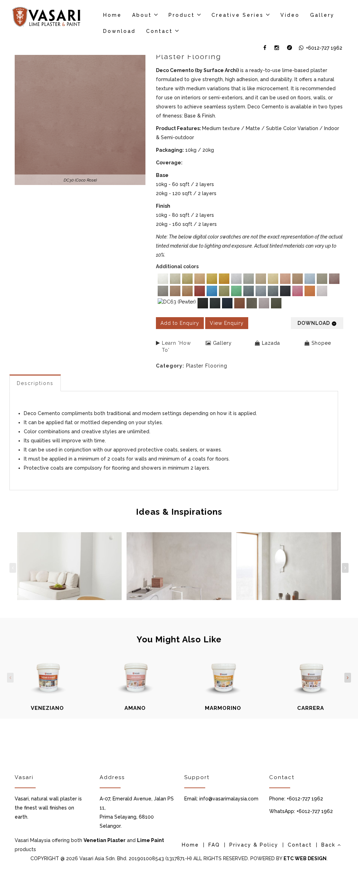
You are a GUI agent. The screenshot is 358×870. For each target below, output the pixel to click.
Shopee (321, 343)
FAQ (214, 845)
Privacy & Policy (253, 845)
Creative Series (238, 15)
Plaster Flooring (206, 366)
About (142, 15)
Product (182, 15)
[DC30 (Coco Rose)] (80, 119)
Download (119, 31)
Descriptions (35, 383)
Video (290, 15)
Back (329, 845)
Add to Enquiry (179, 323)
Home (112, 15)
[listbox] (249, 291)
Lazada (271, 343)
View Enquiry (227, 323)
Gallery (322, 15)
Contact (159, 31)
